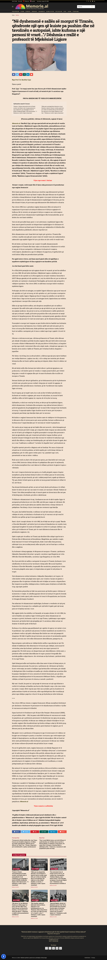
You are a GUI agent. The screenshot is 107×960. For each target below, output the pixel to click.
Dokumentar (42, 11)
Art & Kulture (58, 11)
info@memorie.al (53, 939)
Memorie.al (15, 957)
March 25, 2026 (35, 918)
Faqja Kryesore (15, 11)
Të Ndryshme (76, 11)
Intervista (28, 11)
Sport (65, 11)
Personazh (34, 11)
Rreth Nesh (14, 1)
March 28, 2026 (16, 887)
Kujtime (69, 11)
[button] (3, 956)
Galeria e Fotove (50, 11)
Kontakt (20, 1)
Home (13, 15)
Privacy (93, 957)
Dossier (22, 11)
